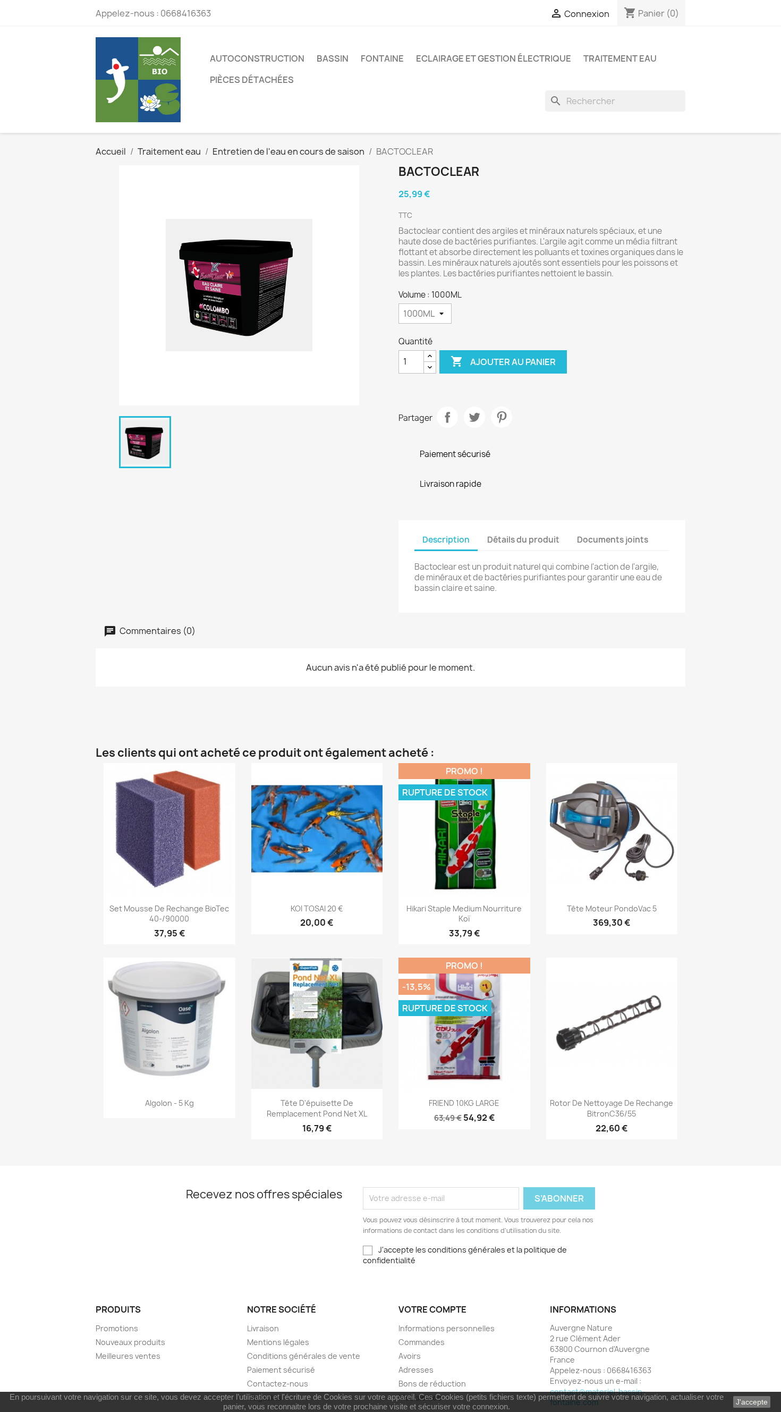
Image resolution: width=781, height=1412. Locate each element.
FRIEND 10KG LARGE (464, 1103)
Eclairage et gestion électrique (493, 58)
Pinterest (501, 417)
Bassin (333, 58)
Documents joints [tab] (612, 539)
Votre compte (432, 1309)
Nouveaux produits (130, 1342)
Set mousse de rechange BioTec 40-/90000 (169, 913)
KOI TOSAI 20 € (317, 908)
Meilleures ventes (128, 1356)
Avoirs (409, 1356)
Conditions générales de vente (303, 1356)
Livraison (263, 1328)
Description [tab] (446, 539)
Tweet (474, 417)
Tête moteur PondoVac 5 (612, 908)
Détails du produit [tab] (523, 539)
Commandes (421, 1342)
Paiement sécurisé (281, 1370)
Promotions (117, 1328)
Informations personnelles (446, 1328)
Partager (447, 417)
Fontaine (382, 58)
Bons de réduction (432, 1384)
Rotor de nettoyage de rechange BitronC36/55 (611, 1108)
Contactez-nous (277, 1384)
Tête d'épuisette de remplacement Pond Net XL (317, 1108)
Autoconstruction (257, 58)
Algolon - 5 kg (169, 1103)
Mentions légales (278, 1342)
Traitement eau (620, 58)
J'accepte (752, 1402)
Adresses (416, 1370)
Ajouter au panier (503, 361)
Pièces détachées (252, 80)
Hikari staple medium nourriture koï (464, 913)
